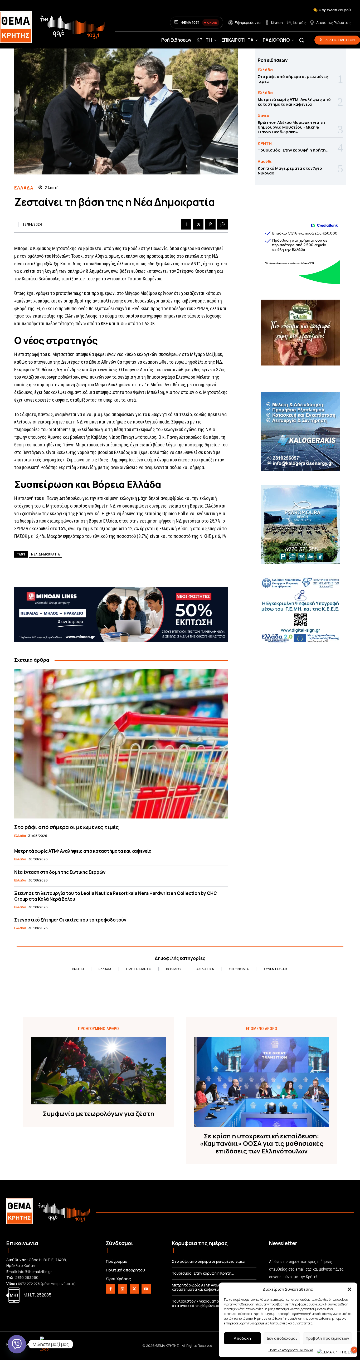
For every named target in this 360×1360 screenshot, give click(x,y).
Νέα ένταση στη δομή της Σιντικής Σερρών (59, 872)
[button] (349, 1289)
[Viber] (17, 1344)
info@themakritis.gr (35, 1271)
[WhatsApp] (222, 224)
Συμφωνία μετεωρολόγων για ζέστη (98, 1114)
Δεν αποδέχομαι (282, 1338)
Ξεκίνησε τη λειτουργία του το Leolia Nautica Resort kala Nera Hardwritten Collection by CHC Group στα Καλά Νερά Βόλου (115, 896)
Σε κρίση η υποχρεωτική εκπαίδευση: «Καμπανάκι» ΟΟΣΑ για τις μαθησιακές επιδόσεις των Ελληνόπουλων (261, 1143)
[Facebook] (186, 224)
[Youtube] (146, 1289)
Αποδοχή (242, 1338)
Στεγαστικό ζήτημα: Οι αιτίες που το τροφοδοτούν (70, 920)
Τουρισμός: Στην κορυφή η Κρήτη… (293, 150)
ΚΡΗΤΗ (265, 143)
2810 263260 (26, 1277)
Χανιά (263, 116)
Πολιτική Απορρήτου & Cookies (291, 1350)
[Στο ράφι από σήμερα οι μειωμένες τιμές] (121, 743)
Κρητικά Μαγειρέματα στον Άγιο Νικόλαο (290, 170)
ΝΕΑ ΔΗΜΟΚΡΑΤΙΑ (45, 554)
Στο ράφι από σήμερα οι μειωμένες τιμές (66, 827)
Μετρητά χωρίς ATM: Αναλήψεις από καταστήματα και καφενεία (83, 851)
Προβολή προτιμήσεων (327, 1338)
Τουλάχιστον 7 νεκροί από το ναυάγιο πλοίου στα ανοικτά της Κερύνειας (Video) (212, 1303)
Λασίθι (265, 161)
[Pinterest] (210, 224)
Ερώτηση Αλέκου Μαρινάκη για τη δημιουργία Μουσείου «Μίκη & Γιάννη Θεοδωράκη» (291, 127)
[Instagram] (122, 1289)
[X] (198, 224)
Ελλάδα (23, 188)
